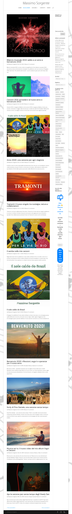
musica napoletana (60, 162)
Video (39, 452)
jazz (63, 134)
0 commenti (32, 64)
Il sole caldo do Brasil (16, 309)
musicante (58, 164)
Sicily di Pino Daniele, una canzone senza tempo (27, 407)
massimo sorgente (60, 147)
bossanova (58, 96)
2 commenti (31, 104)
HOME (19, 7)
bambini (57, 92)
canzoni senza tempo (60, 117)
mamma (63, 143)
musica (57, 153)
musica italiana (59, 160)
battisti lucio (58, 94)
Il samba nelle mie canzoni (18, 251)
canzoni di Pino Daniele (59, 112)
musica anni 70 (59, 156)
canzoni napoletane (60, 115)
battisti (61, 92)
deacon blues (58, 123)
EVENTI (48, 7)
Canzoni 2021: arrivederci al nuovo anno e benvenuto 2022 (24, 101)
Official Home (58, 72)
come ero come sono (59, 120)
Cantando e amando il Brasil (60, 99)
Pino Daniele (58, 169)
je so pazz (58, 136)
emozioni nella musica (59, 129)
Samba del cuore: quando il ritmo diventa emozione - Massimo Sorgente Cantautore (59, 68)
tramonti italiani (59, 184)
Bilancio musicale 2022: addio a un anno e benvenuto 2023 (25, 61)
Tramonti (63, 182)
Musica (26, 64)
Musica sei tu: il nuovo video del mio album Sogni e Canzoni (28, 449)
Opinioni (34, 365)
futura (60, 132)
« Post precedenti (11, 507)
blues (63, 94)
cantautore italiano (60, 102)
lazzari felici (58, 138)
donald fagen (58, 125)
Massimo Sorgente (12, 64)
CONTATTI (42, 7)
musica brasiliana (59, 158)
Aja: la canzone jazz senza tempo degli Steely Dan (28, 494)
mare (57, 145)
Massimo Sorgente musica (59, 150)
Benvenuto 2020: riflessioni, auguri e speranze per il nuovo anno (27, 362)
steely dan (58, 179)
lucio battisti (58, 140)
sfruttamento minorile (58, 176)
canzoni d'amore (59, 109)
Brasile (63, 96)
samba (57, 173)
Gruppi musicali (32, 496)
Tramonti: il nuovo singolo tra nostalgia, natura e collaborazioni (27, 205)
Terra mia (58, 182)
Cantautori (27, 452)
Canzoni (32, 452)
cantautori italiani (59, 107)
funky (57, 132)
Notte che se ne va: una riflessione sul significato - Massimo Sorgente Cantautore (59, 57)
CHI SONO (34, 7)
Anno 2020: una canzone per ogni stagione (25, 160)
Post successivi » (46, 507)
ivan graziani (58, 134)
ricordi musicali (59, 171)
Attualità (26, 365)
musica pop (58, 167)
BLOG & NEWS (26, 7)
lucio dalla (58, 143)
